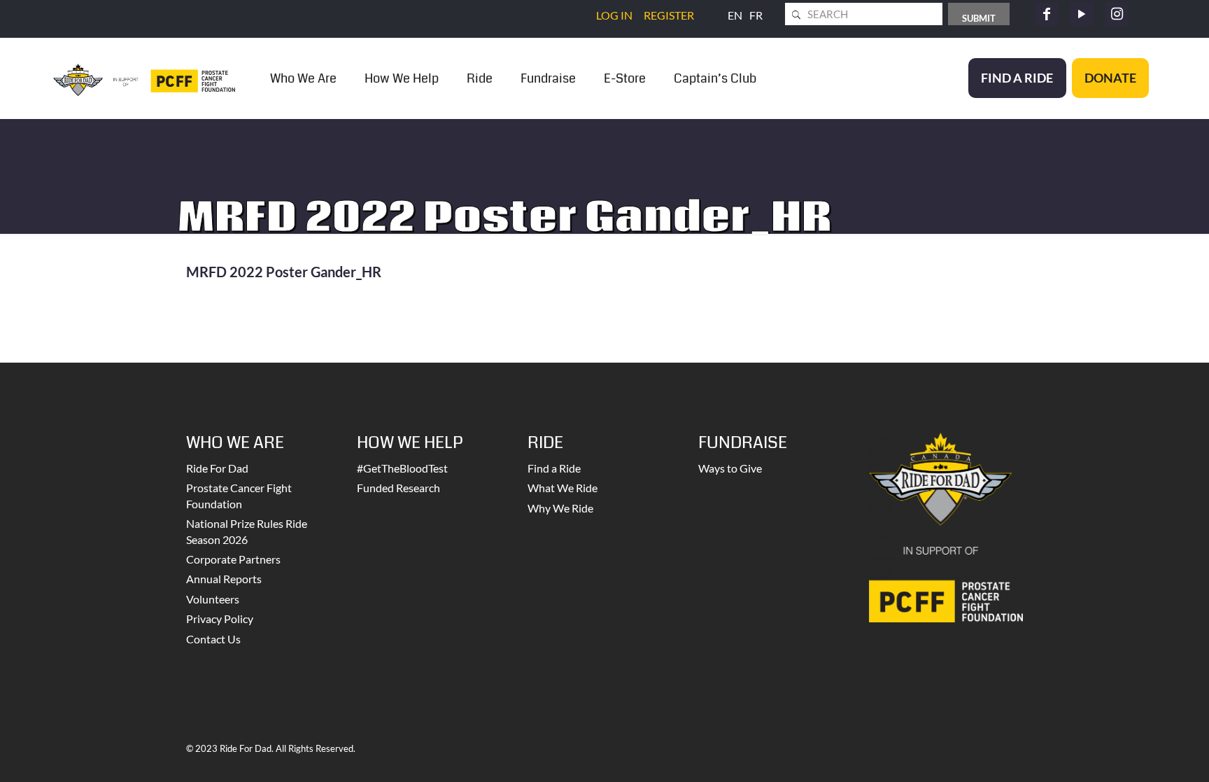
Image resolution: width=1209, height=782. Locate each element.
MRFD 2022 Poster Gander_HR (283, 271)
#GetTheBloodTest (402, 468)
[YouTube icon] (1081, 14)
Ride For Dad (217, 468)
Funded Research (398, 487)
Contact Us (213, 638)
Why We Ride (560, 508)
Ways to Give (730, 468)
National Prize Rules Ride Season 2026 (246, 531)
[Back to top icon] (1142, 753)
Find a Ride (554, 468)
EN (735, 15)
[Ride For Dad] (144, 78)
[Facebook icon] (1046, 14)
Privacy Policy (219, 618)
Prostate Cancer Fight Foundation (239, 495)
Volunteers (212, 599)
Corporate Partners (233, 559)
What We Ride (563, 487)
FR (756, 15)
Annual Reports (224, 578)
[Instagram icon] (1116, 14)
